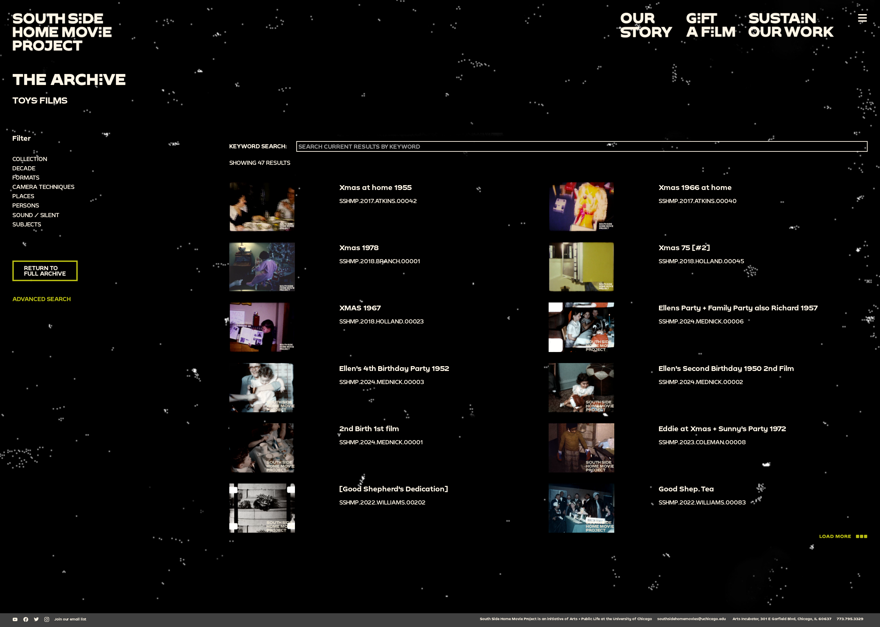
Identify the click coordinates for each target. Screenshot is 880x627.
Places (23, 196)
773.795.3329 (850, 619)
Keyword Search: (258, 146)
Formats (26, 177)
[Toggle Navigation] (861, 17)
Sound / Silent (35, 215)
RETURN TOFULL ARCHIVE (45, 271)
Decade (23, 168)
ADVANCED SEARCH (41, 299)
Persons (25, 205)
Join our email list (70, 619)
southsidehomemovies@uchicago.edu (691, 619)
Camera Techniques (43, 186)
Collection (29, 159)
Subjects (26, 224)
